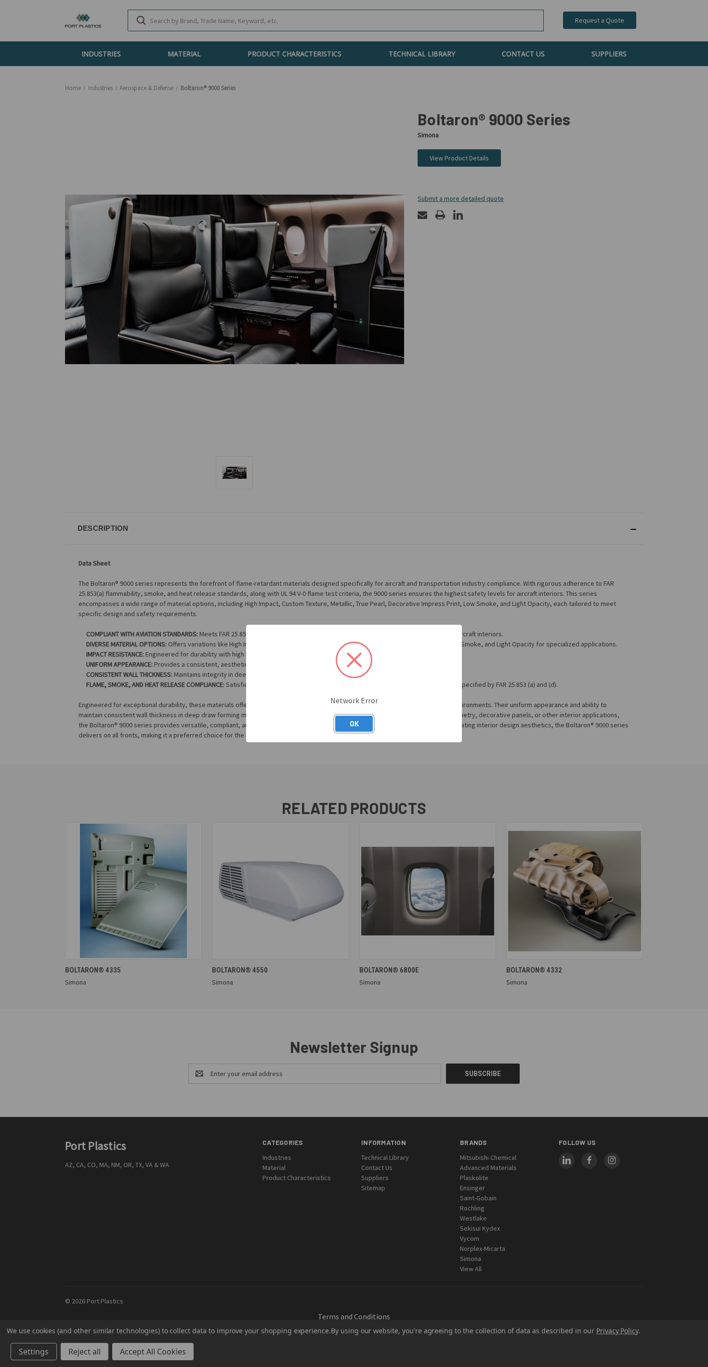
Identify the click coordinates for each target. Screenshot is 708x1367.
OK (354, 723)
